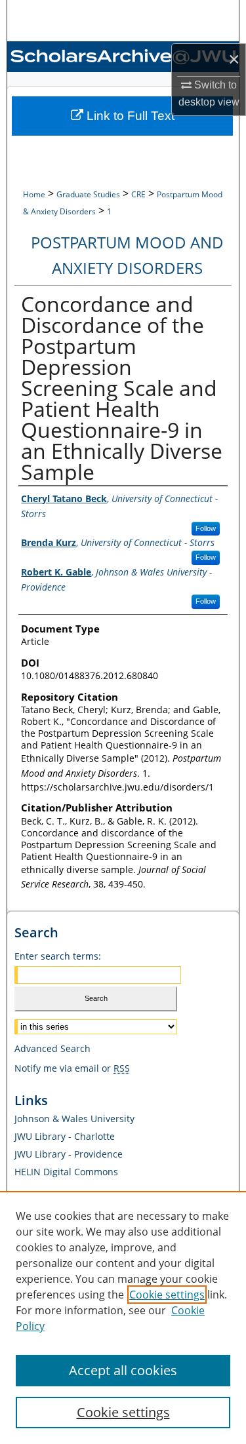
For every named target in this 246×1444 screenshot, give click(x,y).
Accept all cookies (123, 1370)
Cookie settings (167, 1294)
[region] (123, 1317)
